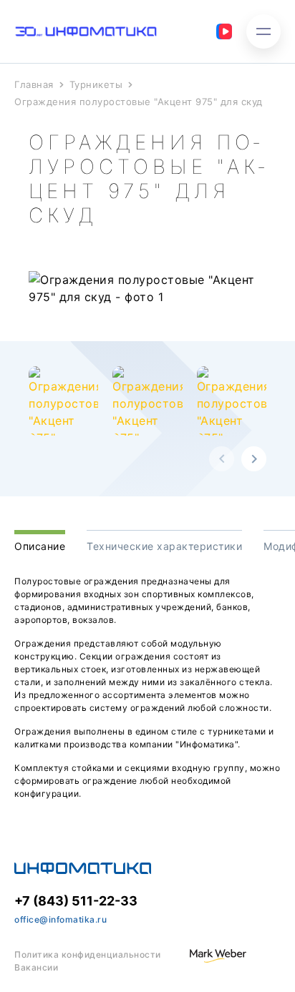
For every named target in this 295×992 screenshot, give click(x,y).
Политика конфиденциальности (87, 954)
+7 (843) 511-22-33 (75, 900)
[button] (221, 458)
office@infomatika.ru (60, 919)
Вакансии (36, 967)
